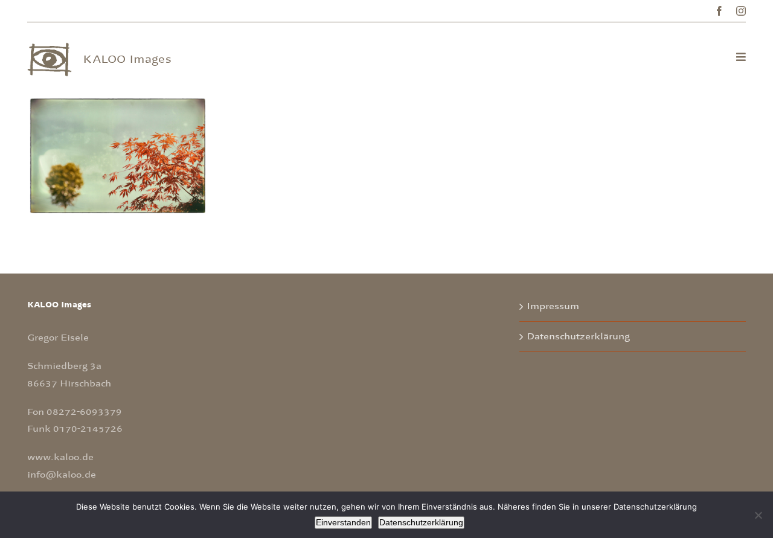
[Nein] (758, 515)
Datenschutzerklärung (578, 336)
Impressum (553, 306)
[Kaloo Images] (49, 47)
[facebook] (719, 11)
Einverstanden (343, 522)
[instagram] (741, 11)
